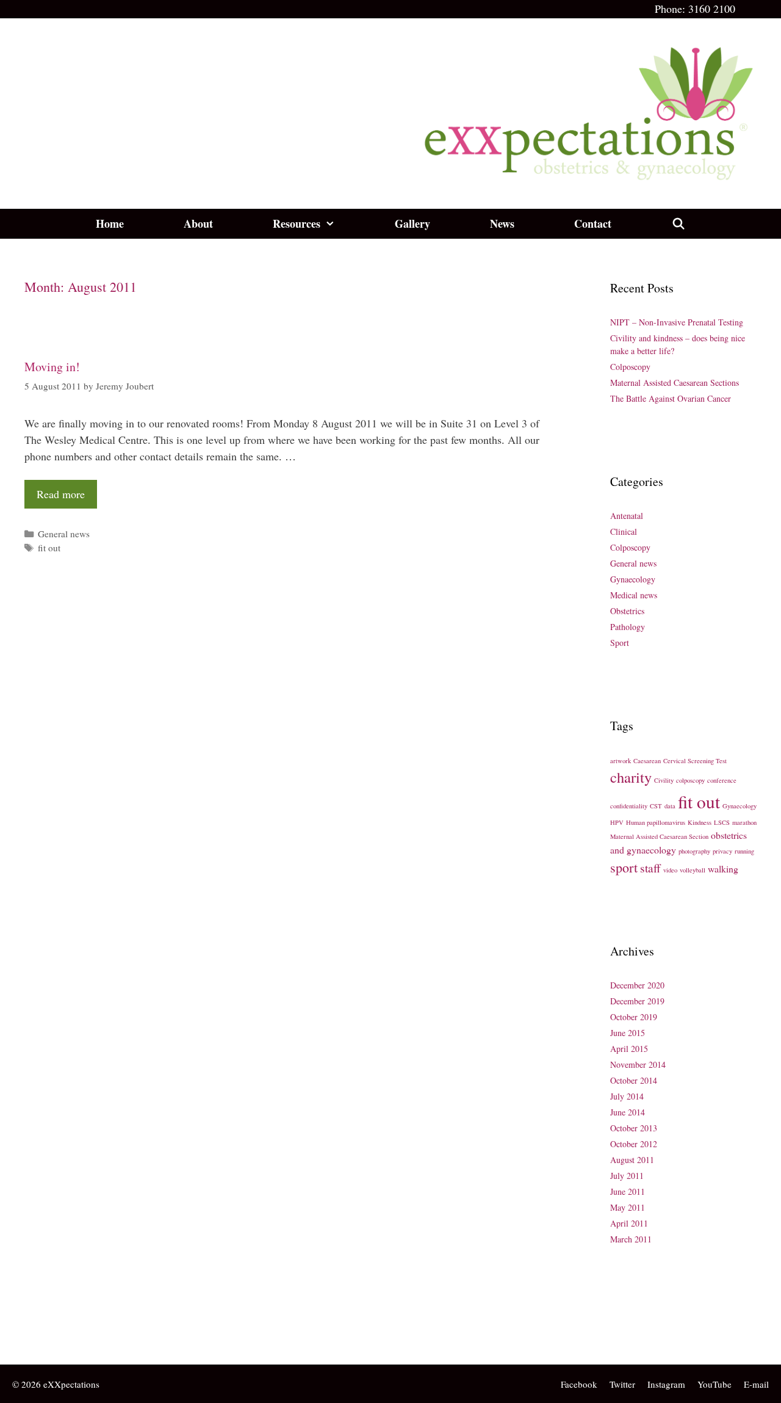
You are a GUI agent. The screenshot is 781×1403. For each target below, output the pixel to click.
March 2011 (631, 1239)
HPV (617, 822)
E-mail (756, 1384)
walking (723, 868)
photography (694, 851)
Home (110, 223)
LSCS (722, 822)
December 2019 (637, 1001)
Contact (592, 223)
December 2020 (637, 985)
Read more (61, 494)
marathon (744, 822)
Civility (664, 780)
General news (64, 533)
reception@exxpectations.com (83, 1333)
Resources (296, 223)
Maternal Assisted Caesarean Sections (674, 382)
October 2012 (633, 1144)
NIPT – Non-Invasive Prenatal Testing (676, 322)
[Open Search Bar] (678, 224)
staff (650, 868)
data (669, 806)
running (744, 851)
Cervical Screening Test (695, 760)
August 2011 (632, 1160)
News (502, 223)
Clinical (623, 531)
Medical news (633, 595)
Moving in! (52, 366)
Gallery (412, 223)
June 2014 (627, 1112)
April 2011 (629, 1223)
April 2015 (629, 1048)
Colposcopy (630, 366)
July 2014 (627, 1096)
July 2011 (627, 1175)
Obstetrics (627, 611)
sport (624, 867)
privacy (722, 851)
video (670, 870)
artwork (620, 760)
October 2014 (633, 1080)
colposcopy (690, 780)
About (198, 223)
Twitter (622, 1384)
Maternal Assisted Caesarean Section (659, 836)
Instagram (666, 1384)
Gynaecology (632, 579)
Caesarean (647, 760)
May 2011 (627, 1207)
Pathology (627, 627)
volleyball (692, 870)
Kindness (699, 822)
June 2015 (627, 1033)
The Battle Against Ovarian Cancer (670, 398)
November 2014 (638, 1064)
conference (721, 780)
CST (656, 806)
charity (631, 777)
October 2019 (633, 1017)
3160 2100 (711, 8)
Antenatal (626, 515)
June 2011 (627, 1191)
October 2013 (633, 1128)
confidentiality (628, 806)
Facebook (579, 1384)
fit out (49, 548)
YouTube (714, 1384)
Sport (619, 642)
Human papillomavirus (655, 822)
